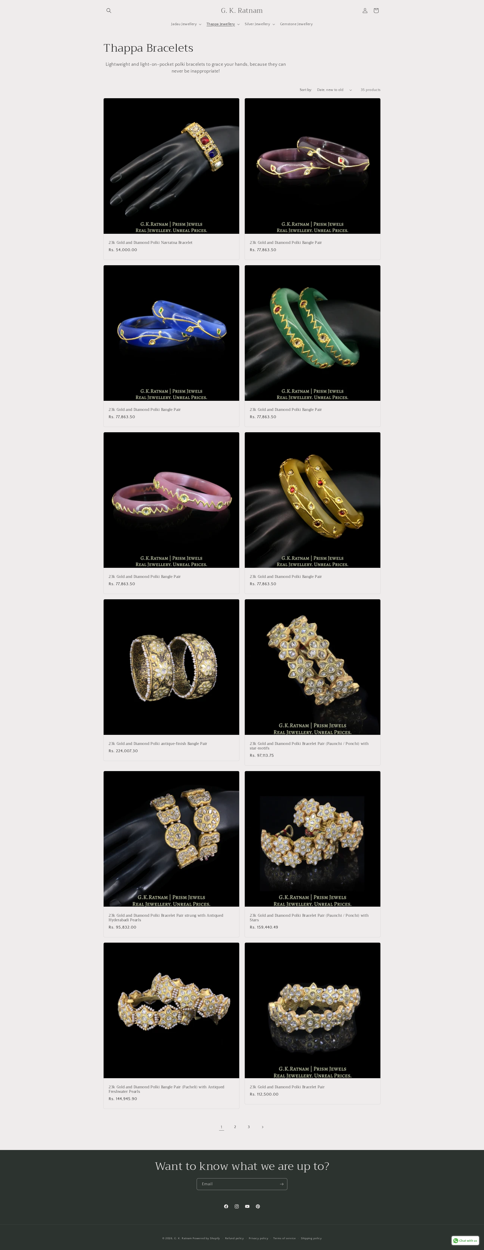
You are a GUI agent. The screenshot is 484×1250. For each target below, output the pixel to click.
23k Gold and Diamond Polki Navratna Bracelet (151, 243)
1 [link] (221, 1127)
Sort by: (306, 90)
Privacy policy (258, 1238)
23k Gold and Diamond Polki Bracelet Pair (287, 1087)
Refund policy (234, 1238)
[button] (108, 10)
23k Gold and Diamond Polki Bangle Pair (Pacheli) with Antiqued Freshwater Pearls (166, 1089)
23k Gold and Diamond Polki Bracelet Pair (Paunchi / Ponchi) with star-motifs (309, 746)
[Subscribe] (281, 1184)
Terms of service (284, 1238)
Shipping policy (311, 1238)
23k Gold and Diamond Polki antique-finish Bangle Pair (158, 744)
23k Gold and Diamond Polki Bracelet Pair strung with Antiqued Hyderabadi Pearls (166, 918)
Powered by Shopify (206, 1238)
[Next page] (262, 1127)
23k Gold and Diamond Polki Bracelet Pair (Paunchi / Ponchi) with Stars (309, 918)
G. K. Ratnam (183, 1238)
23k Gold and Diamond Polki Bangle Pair (286, 243)
